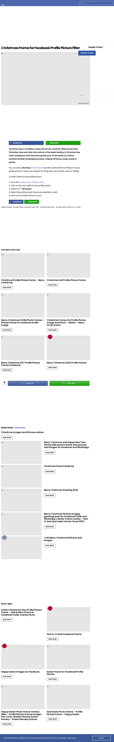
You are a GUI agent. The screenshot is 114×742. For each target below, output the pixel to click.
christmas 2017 (32, 207)
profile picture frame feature (31, 182)
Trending (50, 337)
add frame (7, 207)
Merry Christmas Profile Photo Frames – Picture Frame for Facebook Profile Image (22, 323)
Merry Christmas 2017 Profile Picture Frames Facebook (20, 364)
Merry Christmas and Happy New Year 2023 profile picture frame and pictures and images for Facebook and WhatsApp (66, 445)
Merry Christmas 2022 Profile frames (67, 362)
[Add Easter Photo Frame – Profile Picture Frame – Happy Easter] (68, 697)
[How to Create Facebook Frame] (68, 619)
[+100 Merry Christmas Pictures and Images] (21, 547)
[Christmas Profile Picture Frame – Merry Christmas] (23, 265)
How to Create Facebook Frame (64, 634)
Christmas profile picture (68, 207)
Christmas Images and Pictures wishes (22, 432)
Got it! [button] (101, 738)
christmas (18, 207)
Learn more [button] (71, 738)
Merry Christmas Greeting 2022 (61, 490)
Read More (7, 287)
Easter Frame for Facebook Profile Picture (65, 673)
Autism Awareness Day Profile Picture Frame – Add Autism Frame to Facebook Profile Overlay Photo (21, 612)
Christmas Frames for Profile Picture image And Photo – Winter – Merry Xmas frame (66, 323)
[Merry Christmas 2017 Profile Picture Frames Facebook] (23, 348)
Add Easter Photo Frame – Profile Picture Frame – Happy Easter (64, 713)
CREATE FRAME (87, 53)
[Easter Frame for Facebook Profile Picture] (68, 657)
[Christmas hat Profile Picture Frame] (68, 265)
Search (110, 3)
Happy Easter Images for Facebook (20, 671)
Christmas (19, 427)
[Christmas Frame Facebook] (21, 476)
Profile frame (37, 168)
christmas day (48, 207)
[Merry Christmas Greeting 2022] (21, 500)
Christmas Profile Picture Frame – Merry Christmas (22, 281)
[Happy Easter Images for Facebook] (23, 657)
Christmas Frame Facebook (59, 466)
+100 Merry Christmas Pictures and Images (63, 539)
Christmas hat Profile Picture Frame (66, 280)
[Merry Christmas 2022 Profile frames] (68, 348)
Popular (4, 537)
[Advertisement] (57, 24)
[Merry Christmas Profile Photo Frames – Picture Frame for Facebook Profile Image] (23, 305)
